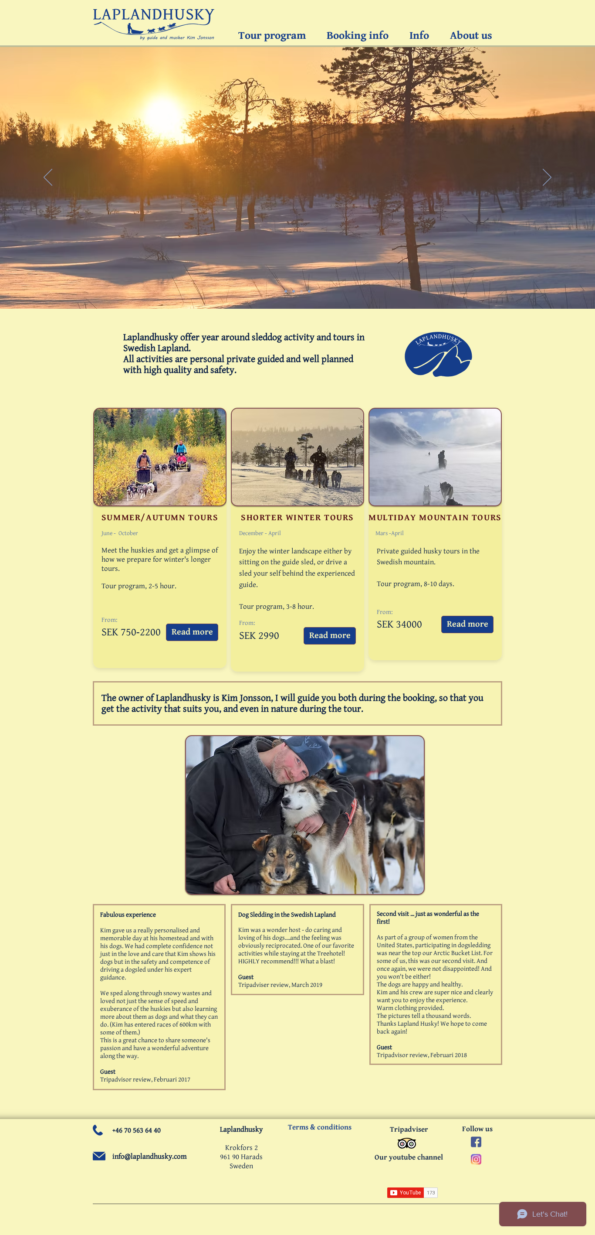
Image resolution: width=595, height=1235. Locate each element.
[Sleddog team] (285, 291)
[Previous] (48, 178)
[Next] (547, 178)
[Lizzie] (293, 291)
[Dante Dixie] (309, 291)
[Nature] (301, 291)
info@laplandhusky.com (149, 1156)
